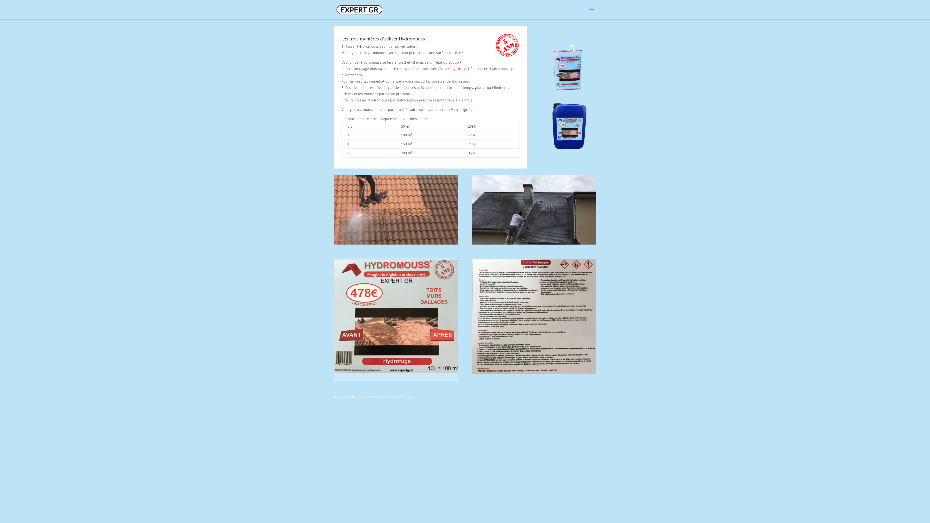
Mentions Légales (345, 397)
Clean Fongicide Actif (455, 68)
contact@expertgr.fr (455, 109)
